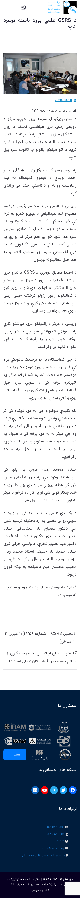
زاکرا (47, 890)
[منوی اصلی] (23, 7)
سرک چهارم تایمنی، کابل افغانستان (43, 855)
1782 (60, 841)
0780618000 (56, 827)
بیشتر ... (15, 754)
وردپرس (36, 890)
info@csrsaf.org (53, 848)
